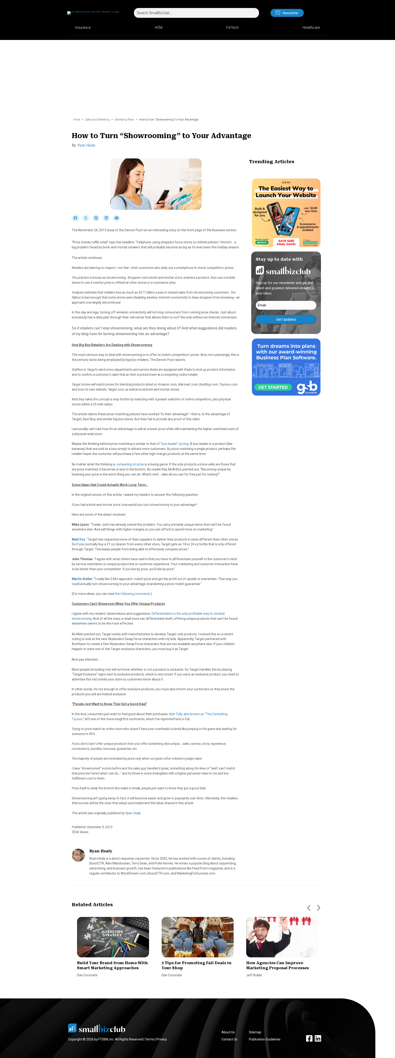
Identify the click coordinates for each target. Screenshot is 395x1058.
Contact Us (229, 1039)
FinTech (232, 27)
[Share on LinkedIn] (108, 220)
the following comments (132, 594)
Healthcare (311, 27)
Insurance (83, 27)
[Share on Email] (118, 220)
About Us (228, 1032)
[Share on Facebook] (77, 220)
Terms (149, 1039)
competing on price (130, 464)
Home (76, 119)
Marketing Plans (124, 119)
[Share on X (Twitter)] (87, 220)
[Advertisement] (197, 81)
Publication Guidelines (264, 1039)
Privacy (161, 1039)
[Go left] (308, 907)
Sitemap (255, 1032)
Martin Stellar (82, 579)
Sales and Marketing (97, 119)
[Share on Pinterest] (97, 220)
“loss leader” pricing (174, 444)
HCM (158, 27)
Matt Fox (78, 539)
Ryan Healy (86, 145)
